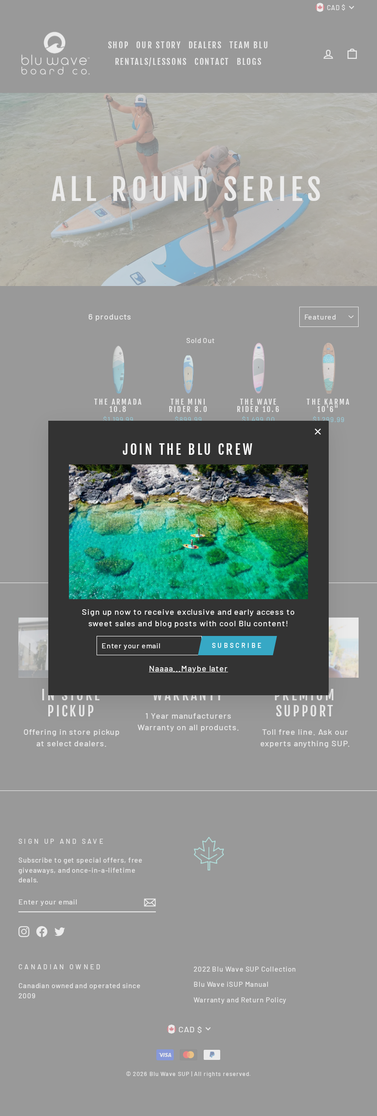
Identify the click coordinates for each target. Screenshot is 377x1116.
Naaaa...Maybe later (188, 668)
